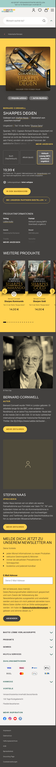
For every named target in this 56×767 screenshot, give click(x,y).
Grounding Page (8, 757)
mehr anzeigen (44, 144)
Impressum (7, 730)
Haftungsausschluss (10, 741)
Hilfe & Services (12, 654)
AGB (4, 746)
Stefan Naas (22, 118)
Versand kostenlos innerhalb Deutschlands (20, 694)
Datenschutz (7, 736)
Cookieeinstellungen (10, 762)
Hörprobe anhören (18, 98)
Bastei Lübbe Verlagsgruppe (19, 632)
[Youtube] (15, 718)
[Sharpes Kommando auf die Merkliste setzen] (14, 277)
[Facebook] (4, 718)
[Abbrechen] (51, 20)
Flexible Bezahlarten (11, 704)
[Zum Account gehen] (34, 10)
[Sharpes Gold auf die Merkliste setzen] (39, 277)
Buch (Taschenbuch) (11, 157)
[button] (14, 289)
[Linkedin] (20, 718)
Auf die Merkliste (39, 98)
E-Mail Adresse (10, 575)
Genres (7, 647)
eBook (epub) (28, 157)
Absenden (11, 618)
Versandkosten (42, 173)
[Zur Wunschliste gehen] (40, 10)
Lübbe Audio (8, 222)
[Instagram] (9, 718)
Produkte (8, 640)
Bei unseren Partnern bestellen (24, 200)
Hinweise (8, 682)
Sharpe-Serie (36, 126)
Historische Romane (15, 34)
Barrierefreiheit (8, 751)
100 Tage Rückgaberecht (13, 699)
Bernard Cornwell (14, 108)
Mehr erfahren (15, 429)
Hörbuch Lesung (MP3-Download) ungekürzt (45, 157)
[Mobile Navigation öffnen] (52, 10)
